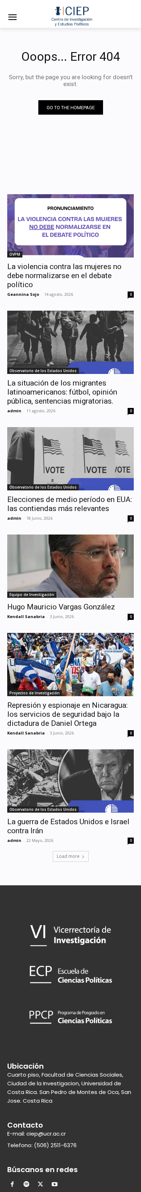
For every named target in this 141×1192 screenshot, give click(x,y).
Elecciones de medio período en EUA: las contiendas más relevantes (69, 504)
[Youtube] (54, 1185)
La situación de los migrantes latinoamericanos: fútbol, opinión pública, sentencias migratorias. (62, 392)
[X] (40, 1185)
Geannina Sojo (23, 294)
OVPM (14, 254)
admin (14, 410)
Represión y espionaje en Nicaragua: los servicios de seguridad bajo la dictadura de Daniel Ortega (67, 714)
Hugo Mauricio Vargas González (61, 607)
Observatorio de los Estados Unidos (43, 370)
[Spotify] (26, 1185)
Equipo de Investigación (31, 594)
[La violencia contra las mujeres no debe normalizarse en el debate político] (70, 225)
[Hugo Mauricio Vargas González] (70, 566)
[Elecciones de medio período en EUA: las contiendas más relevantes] (70, 458)
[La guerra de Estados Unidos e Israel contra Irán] (70, 781)
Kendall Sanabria (26, 616)
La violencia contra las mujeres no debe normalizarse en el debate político (64, 275)
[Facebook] (12, 1185)
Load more (68, 856)
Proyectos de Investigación (34, 692)
